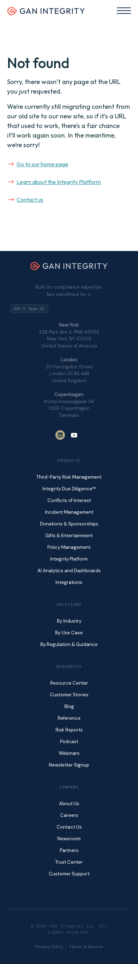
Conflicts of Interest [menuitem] (69, 500)
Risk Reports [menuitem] (69, 730)
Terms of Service (86, 946)
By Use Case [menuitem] (69, 633)
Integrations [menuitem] (69, 582)
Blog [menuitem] (69, 706)
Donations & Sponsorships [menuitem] (69, 524)
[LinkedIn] (60, 435)
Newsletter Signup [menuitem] (69, 765)
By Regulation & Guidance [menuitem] (69, 644)
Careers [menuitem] (69, 815)
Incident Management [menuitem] (69, 512)
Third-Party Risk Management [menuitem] (69, 477)
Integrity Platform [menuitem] (69, 559)
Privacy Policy (49, 946)
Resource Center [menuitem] (69, 683)
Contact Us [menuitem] (69, 827)
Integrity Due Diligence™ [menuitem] (69, 489)
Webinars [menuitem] (69, 753)
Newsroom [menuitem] (69, 839)
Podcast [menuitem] (69, 742)
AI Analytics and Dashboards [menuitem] (69, 571)
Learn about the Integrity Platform (59, 181)
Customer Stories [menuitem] (69, 695)
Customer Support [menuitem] (69, 874)
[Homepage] (46, 13)
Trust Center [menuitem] (69, 862)
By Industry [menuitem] (69, 621)
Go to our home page (42, 164)
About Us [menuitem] (69, 804)
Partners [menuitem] (69, 850)
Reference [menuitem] (69, 718)
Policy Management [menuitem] (69, 547)
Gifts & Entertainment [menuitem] (69, 536)
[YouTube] (74, 435)
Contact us (30, 199)
